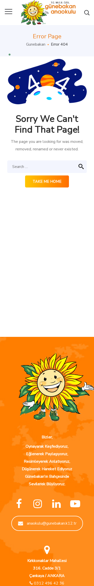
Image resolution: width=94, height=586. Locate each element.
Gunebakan (35, 44)
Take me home (47, 181)
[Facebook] (19, 504)
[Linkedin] (56, 504)
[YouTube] (75, 504)
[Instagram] (38, 504)
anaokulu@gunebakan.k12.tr (51, 523)
